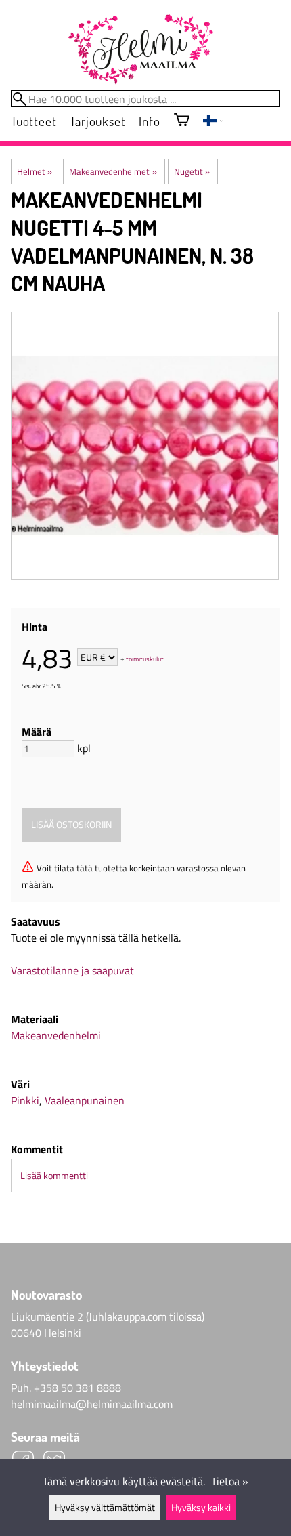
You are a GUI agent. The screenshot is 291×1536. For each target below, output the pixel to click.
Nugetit (192, 171)
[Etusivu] (140, 50)
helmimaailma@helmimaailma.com (92, 1404)
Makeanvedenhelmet (112, 171)
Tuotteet (33, 120)
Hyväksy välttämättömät (105, 1507)
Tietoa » (229, 1481)
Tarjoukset (97, 120)
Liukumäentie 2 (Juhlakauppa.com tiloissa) (107, 1316)
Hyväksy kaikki (201, 1507)
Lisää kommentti (54, 1175)
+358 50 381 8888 (77, 1387)
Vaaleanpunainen (85, 1100)
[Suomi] (213, 122)
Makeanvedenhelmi (56, 1035)
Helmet (34, 171)
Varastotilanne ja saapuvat (72, 970)
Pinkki (25, 1100)
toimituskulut (145, 658)
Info (149, 120)
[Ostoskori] (181, 120)
